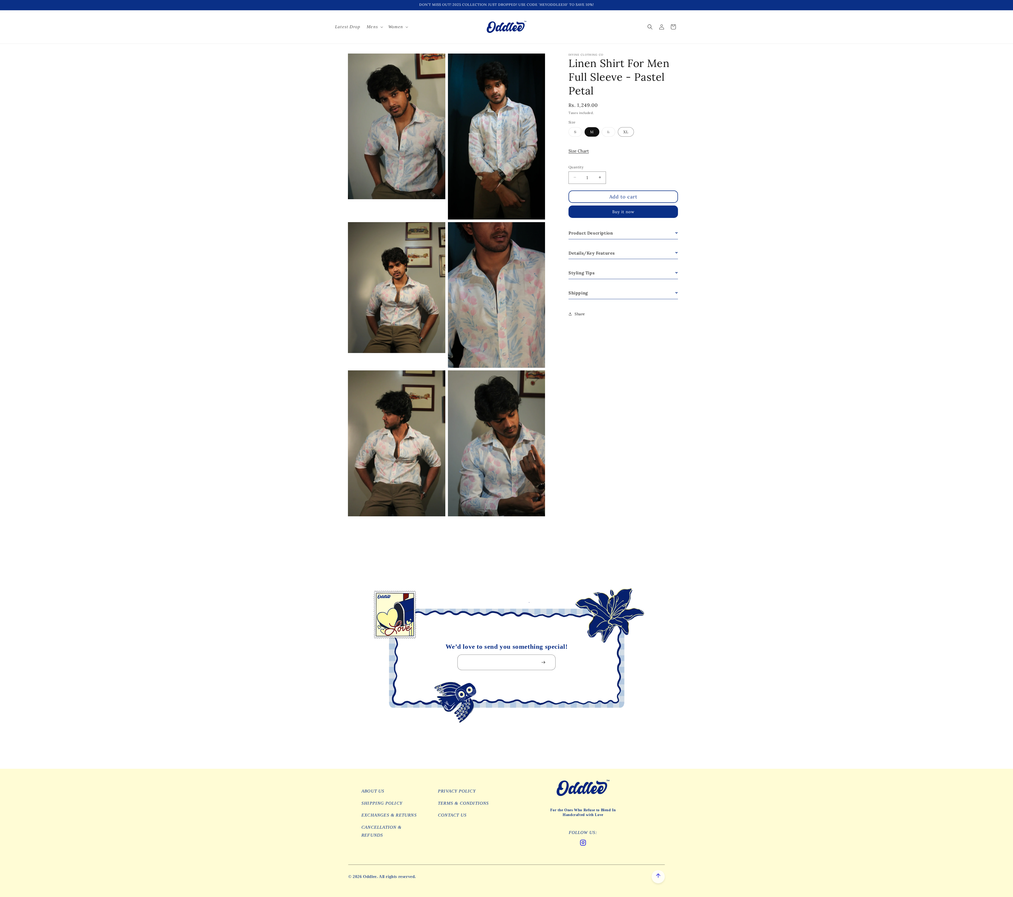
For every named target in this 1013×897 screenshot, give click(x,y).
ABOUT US (373, 791)
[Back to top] (658, 876)
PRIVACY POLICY (457, 791)
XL (625, 131)
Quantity (576, 167)
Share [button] (580, 314)
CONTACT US (452, 815)
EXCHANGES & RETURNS (389, 815)
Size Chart (578, 150)
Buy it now (623, 211)
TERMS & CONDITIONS (463, 803)
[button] (374, 27)
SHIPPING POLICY (381, 803)
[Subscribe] (543, 662)
